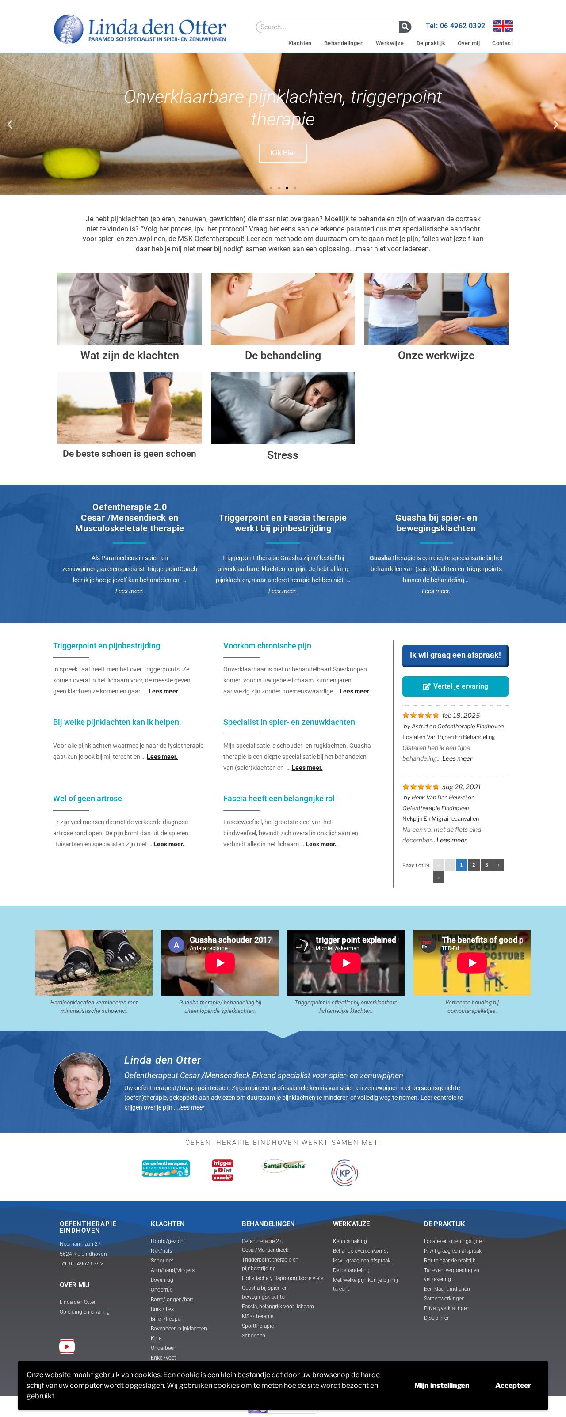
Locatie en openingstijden (454, 1241)
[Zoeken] (405, 27)
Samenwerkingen (444, 1299)
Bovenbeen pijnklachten (179, 1329)
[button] (9, 124)
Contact (502, 43)
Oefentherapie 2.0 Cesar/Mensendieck (265, 1245)
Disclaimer (436, 1318)
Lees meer (457, 758)
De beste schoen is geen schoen (129, 453)
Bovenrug (162, 1280)
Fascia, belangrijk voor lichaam (278, 1306)
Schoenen (253, 1336)
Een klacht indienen (447, 1289)
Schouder (162, 1261)
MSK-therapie (257, 1316)
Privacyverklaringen (447, 1308)
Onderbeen (163, 1348)
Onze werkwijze (436, 355)
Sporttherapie (258, 1326)
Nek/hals (161, 1251)
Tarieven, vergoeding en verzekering (451, 1274)
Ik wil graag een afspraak (361, 1261)
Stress (282, 455)
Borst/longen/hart (172, 1299)
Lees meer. (282, 591)
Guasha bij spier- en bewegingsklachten (265, 1292)
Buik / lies (162, 1309)
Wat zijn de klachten (129, 355)
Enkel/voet (163, 1358)
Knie (156, 1338)
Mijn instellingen (442, 1385)
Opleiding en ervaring (85, 1312)
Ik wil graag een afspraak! (455, 654)
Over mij (469, 43)
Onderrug (162, 1290)
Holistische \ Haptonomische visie (282, 1278)
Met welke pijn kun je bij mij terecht (365, 1284)
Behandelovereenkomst (360, 1251)
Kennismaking (350, 1241)
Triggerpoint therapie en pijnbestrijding (270, 1264)
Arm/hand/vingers (173, 1270)
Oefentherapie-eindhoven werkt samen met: (283, 1143)
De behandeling (283, 355)
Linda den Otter (78, 1302)
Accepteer (513, 1385)
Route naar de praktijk (449, 1261)
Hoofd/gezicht (168, 1241)
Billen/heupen (167, 1319)
